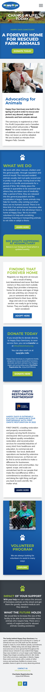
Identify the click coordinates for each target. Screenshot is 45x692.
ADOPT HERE (22, 315)
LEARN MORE (22, 227)
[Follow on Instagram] (20, 684)
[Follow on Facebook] (25, 684)
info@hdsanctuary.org (23, 346)
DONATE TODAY (22, 51)
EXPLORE (22, 567)
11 (31, 90)
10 (29, 90)
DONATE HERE (22, 374)
